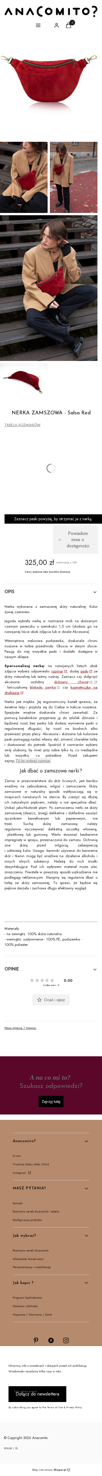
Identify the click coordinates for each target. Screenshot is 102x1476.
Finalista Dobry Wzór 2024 (31, 1164)
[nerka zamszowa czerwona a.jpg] (48, 91)
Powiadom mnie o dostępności (78, 539)
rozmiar (57, 671)
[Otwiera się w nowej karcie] (36, 1340)
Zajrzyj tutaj (51, 1101)
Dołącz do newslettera (37, 1394)
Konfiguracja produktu (27, 1220)
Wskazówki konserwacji (28, 1259)
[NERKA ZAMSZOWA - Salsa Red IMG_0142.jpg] (73, 177)
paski (84, 671)
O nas (17, 1155)
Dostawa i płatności (25, 1306)
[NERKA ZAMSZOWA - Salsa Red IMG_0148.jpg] (48, 288)
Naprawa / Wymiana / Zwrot (32, 1314)
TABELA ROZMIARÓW (23, 425)
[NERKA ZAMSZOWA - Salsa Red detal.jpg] (24, 379)
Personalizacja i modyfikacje (32, 1267)
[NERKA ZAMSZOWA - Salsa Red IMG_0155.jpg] (24, 177)
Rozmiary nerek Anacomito (30, 1250)
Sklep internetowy (49, 1469)
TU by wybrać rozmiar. (33, 760)
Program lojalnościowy (27, 1297)
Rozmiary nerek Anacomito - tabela (36, 1211)
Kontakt (17, 1203)
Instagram (20, 1172)
